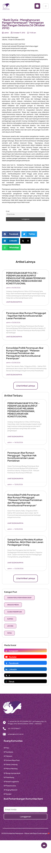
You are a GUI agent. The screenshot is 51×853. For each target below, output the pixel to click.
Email (7, 211)
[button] (11, 234)
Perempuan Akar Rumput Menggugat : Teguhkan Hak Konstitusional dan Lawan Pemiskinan (26, 316)
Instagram (13, 650)
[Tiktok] (6, 681)
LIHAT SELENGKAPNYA (14, 302)
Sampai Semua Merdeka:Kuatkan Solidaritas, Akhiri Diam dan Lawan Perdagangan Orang (25, 542)
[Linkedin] (6, 669)
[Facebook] (6, 663)
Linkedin (13, 669)
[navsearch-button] (35, 6)
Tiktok (11, 681)
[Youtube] (6, 657)
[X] (6, 675)
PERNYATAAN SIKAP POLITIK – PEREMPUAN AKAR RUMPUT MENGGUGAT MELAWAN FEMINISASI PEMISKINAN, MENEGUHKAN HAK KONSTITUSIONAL (25, 278)
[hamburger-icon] (46, 6)
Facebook (14, 663)
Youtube (12, 657)
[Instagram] (6, 651)
